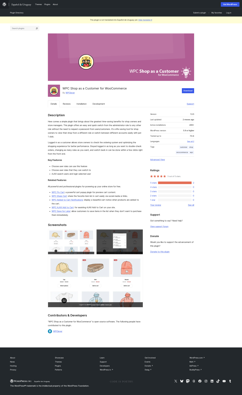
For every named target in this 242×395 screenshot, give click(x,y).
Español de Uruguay (42, 381)
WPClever (70, 92)
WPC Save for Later (61, 211)
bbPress (194, 366)
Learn (102, 358)
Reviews (67, 104)
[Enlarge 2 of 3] (139, 232)
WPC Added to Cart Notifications (67, 200)
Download (188, 91)
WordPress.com (197, 358)
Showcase (59, 358)
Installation (82, 104)
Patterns (58, 370)
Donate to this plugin (160, 251)
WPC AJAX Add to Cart (63, 207)
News (12, 362)
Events (147, 362)
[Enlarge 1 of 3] (91, 232)
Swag (148, 370)
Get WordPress (230, 4)
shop (191, 147)
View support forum (159, 226)
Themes (58, 362)
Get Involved (150, 358)
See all (191, 205)
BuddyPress (196, 370)
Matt (192, 362)
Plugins (58, 366)
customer (183, 147)
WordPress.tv (106, 370)
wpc (191, 152)
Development (99, 104)
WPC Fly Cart (58, 192)
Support (190, 104)
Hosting (13, 366)
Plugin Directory (16, 13)
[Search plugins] (36, 28)
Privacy (13, 370)
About (12, 358)
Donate (149, 366)
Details (54, 104)
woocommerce (182, 152)
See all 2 (190, 141)
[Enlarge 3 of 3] (139, 259)
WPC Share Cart (59, 196)
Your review (155, 205)
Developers (105, 366)
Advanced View (157, 159)
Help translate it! (145, 20)
